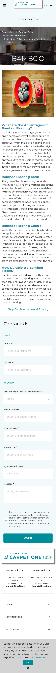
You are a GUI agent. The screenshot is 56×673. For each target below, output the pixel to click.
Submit (28, 538)
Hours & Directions (15, 586)
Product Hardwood (16, 35)
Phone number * (11, 409)
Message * (8, 484)
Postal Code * (10, 447)
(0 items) (51, 6)
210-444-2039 (15, 583)
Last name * (9, 363)
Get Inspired (14, 617)
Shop (9, 604)
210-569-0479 (41, 583)
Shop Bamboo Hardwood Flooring (28, 309)
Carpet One (8, 32)
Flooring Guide (26, 32)
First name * (9, 344)
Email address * (11, 428)
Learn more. (39, 657)
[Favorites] (45, 6)
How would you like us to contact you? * (23, 392)
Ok (27, 662)
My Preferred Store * (13, 466)
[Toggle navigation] (4, 6)
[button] (28, 399)
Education (13, 629)
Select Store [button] (26, 19)
